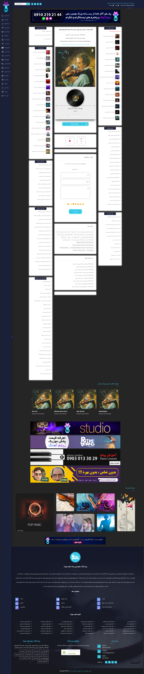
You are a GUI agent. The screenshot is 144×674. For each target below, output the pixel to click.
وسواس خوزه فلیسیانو (46, 324)
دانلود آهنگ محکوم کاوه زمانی (110, 112)
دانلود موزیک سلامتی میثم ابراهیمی (40, 64)
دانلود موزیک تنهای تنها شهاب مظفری (44, 184)
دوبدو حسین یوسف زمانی (79, 234)
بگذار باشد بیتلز (47, 370)
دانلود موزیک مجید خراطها (88, 624)
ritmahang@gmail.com (108, 653)
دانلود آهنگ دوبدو (89, 240)
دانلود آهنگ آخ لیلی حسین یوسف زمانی (84, 278)
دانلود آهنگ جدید (27, 655)
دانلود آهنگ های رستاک (115, 147)
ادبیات (21, 599)
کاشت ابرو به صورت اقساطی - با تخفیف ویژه (42, 35)
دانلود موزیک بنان (131, 622)
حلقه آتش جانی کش (46, 331)
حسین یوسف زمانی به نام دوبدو (73, 35)
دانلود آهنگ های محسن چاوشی (113, 131)
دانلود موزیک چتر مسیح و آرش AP (40, 75)
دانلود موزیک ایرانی (66, 240)
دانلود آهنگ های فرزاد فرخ (114, 185)
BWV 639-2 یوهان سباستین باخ (44, 354)
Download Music (75, 124)
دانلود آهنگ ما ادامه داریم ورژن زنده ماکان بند (107, 77)
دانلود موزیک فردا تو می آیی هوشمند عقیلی (43, 223)
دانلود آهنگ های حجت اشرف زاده (113, 189)
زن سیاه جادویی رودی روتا (46, 316)
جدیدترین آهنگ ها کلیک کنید (114, 31)
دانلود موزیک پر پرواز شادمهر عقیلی (44, 250)
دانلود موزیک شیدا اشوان (42, 140)
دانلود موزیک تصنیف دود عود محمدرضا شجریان (42, 227)
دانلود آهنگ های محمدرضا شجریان (113, 204)
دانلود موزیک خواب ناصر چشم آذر (44, 242)
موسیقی (63, 603)
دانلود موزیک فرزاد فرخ (88, 629)
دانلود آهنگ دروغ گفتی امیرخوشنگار (109, 118)
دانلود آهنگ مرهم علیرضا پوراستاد (109, 89)
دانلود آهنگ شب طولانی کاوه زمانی (109, 36)
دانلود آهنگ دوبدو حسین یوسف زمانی (64, 234)
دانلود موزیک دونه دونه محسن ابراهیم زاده (39, 151)
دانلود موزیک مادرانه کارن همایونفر (44, 246)
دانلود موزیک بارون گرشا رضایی (45, 180)
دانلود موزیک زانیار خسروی (66, 626)
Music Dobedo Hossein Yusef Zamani (83, 245)
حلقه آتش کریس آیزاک (46, 343)
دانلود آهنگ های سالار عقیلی (114, 162)
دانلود (46, 651)
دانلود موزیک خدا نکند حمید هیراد (44, 176)
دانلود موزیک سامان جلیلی (87, 631)
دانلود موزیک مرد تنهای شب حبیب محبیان (43, 258)
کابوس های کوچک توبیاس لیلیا (45, 350)
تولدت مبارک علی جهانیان (115, 255)
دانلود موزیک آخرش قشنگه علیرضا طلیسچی (38, 134)
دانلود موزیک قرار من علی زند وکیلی (44, 165)
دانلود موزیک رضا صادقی (25, 622)
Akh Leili (34, 411)
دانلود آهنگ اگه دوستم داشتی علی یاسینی (108, 106)
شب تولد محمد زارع (116, 240)
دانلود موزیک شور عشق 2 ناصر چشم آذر (43, 238)
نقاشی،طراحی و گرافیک (66, 607)
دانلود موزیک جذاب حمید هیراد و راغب (39, 116)
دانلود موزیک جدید (75, 237)
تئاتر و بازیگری (64, 599)
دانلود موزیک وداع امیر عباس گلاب (44, 188)
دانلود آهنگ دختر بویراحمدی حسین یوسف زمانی (82, 287)
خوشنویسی (22, 607)
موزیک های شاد (61, 530)
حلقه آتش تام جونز (47, 308)
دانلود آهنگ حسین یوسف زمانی (78, 240)
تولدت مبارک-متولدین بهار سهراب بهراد (113, 236)
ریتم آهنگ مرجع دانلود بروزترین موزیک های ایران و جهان (120, 3)
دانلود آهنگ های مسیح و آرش (114, 158)
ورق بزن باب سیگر (47, 285)
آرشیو (100, 530)
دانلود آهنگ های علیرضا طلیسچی (113, 193)
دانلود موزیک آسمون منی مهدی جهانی (39, 93)
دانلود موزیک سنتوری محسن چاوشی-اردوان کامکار (42, 215)
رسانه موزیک (22, 651)
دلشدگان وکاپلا (47, 289)
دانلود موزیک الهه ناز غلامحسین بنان (44, 265)
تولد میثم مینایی (116, 251)
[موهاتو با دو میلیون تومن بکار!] (75, 474)
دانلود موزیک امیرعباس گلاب (66, 633)
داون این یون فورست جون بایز (45, 373)
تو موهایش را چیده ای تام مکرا (45, 293)
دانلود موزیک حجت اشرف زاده (128, 633)
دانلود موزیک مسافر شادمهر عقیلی (44, 231)
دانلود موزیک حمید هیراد (109, 633)
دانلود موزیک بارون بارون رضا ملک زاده (39, 52)
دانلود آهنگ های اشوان (115, 181)
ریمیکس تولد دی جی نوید (115, 247)
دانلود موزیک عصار (131, 624)
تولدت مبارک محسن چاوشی (114, 259)
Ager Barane (80, 411)
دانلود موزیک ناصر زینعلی (25, 633)
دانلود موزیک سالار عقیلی (46, 626)
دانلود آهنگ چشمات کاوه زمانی (109, 65)
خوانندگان (121, 530)
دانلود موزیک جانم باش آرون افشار (40, 145)
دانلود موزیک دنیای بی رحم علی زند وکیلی (43, 192)
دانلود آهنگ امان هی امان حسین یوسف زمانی (83, 281)
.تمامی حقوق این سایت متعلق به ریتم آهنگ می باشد (80, 671)
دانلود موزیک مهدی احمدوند (129, 629)
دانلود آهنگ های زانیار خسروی (114, 139)
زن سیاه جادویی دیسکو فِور (45, 335)
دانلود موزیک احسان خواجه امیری (23, 631)
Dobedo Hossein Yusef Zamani (84, 242)
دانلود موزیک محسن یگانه (25, 626)
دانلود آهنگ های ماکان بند (114, 151)
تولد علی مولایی (117, 244)
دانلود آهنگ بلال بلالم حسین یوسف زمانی (84, 269)
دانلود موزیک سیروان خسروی (87, 622)
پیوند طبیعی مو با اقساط (46, 31)
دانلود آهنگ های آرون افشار (114, 154)
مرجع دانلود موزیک (18, 655)
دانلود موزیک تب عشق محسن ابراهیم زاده (39, 99)
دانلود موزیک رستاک (68, 629)
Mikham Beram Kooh (60, 411)
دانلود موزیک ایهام (89, 633)
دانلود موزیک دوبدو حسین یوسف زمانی (85, 232)
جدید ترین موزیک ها (83, 510)
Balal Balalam (103, 411)
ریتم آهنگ (63, 237)
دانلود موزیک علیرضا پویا (46, 629)
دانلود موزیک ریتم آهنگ (43, 661)
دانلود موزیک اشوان (110, 631)
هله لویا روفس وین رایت (46, 362)
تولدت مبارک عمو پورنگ (115, 221)
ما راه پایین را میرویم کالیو (46, 320)
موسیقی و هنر (75, 591)
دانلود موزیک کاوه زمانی (25, 629)
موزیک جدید (22, 658)
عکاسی (103, 599)
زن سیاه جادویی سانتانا (46, 312)
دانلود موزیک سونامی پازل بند (41, 105)
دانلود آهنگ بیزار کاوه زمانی (110, 42)
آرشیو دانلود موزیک (75, 614)
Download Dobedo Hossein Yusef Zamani (82, 247)
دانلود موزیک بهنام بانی (46, 624)
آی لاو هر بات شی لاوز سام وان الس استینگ (43, 366)
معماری (21, 603)
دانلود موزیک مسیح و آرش (45, 631)
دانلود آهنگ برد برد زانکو (111, 83)
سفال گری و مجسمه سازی (108, 603)
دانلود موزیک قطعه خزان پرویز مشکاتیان (43, 254)
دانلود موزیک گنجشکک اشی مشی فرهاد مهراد (42, 261)
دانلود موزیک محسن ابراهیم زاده (65, 624)
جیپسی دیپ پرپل (47, 339)
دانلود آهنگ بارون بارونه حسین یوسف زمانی (83, 272)
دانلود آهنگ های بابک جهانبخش (113, 143)
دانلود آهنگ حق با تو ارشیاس (110, 94)
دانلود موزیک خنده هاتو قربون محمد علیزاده (38, 128)
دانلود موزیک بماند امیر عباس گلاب (44, 195)
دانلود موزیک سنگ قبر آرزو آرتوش (44, 219)
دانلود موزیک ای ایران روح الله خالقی (44, 235)
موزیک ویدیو (20, 530)
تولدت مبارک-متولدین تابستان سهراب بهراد (112, 232)
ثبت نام (110, 5)
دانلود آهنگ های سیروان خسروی (113, 135)
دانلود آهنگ (82, 35)
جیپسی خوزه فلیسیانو (46, 304)
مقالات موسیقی (62, 510)
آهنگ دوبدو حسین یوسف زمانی (87, 237)
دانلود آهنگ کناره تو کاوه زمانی (110, 59)
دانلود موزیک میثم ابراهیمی (108, 629)
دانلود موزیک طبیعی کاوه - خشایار (40, 87)
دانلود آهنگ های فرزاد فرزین (114, 170)
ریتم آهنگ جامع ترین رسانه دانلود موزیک (75, 566)
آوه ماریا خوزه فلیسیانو (46, 327)
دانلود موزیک (73, 232)
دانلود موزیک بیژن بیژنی (130, 626)
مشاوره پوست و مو (47, 39)
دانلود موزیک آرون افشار (46, 633)
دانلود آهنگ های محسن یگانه (114, 166)
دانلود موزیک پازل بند (109, 624)
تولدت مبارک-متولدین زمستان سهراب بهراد (112, 224)
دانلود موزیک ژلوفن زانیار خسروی (40, 81)
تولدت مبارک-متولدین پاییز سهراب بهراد (113, 228)
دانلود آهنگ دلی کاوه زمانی (110, 48)
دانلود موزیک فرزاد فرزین (25, 624)
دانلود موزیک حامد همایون (46, 622)
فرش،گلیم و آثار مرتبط (107, 607)
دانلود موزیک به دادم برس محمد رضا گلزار (43, 169)
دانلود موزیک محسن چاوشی (108, 622)
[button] (118, 399)
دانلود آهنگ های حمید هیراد (114, 200)
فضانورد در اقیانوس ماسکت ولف (44, 297)
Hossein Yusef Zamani (79, 250)
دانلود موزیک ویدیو (44, 658)
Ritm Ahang (90, 250)
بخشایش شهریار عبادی (46, 281)
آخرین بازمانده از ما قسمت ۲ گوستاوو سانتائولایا (42, 301)
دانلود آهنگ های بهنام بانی (114, 174)
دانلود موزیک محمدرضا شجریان (107, 626)
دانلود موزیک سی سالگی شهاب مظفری (43, 199)
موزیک (68, 237)
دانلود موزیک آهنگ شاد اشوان (41, 70)
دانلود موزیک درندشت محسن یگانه (44, 212)
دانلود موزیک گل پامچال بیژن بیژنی (44, 269)
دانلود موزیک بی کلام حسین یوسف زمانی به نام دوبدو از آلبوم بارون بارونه (76, 29)
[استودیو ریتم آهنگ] (75, 540)
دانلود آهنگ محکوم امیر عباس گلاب (109, 100)
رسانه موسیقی (45, 655)
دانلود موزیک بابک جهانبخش (66, 631)
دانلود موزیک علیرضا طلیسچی (129, 631)
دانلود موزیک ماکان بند (88, 626)
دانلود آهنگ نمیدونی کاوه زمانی (109, 71)
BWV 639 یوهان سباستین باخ (45, 358)
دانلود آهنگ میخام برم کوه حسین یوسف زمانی (83, 264)
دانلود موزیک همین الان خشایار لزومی (39, 110)
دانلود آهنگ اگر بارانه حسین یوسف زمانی (84, 275)
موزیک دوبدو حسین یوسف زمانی (63, 232)
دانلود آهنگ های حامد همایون (114, 197)
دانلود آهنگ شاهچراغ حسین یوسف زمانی (84, 284)
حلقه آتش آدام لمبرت (46, 347)
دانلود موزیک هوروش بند (67, 622)
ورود (116, 5)
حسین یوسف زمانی (89, 234)
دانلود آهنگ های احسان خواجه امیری (113, 177)
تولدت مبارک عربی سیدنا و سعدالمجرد (113, 217)
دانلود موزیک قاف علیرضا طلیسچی (44, 172)
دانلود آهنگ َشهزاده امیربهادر (110, 54)
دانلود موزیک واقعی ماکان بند (41, 58)
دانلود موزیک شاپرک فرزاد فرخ (41, 122)
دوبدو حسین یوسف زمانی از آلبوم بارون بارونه (75, 38)
